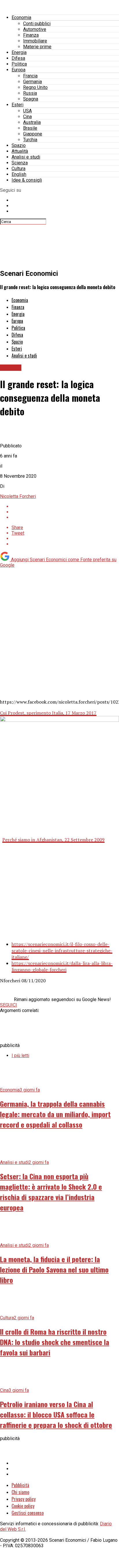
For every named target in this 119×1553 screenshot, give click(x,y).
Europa (18, 69)
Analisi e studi (26, 157)
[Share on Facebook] (65, 506)
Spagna (30, 99)
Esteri (17, 104)
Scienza (20, 162)
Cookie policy (23, 1505)
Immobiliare (35, 41)
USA (27, 111)
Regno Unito (35, 87)
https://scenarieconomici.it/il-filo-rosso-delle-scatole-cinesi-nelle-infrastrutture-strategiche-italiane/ (62, 950)
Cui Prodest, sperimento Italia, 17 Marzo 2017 (48, 713)
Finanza (31, 35)
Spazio (19, 145)
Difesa (18, 58)
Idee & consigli (27, 180)
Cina (27, 116)
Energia (19, 52)
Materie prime (37, 46)
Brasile (30, 128)
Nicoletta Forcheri (18, 496)
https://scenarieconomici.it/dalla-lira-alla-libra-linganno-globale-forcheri (62, 966)
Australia (32, 122)
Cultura (18, 168)
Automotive (34, 29)
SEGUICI (8, 1005)
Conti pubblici (37, 23)
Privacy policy (24, 1499)
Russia (30, 93)
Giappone (32, 134)
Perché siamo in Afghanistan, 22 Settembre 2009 (53, 839)
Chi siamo (20, 1492)
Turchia (30, 139)
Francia (30, 76)
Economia (21, 17)
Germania (32, 81)
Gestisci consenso (28, 1512)
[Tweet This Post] (65, 512)
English (19, 174)
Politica (19, 64)
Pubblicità (20, 1485)
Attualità (20, 151)
